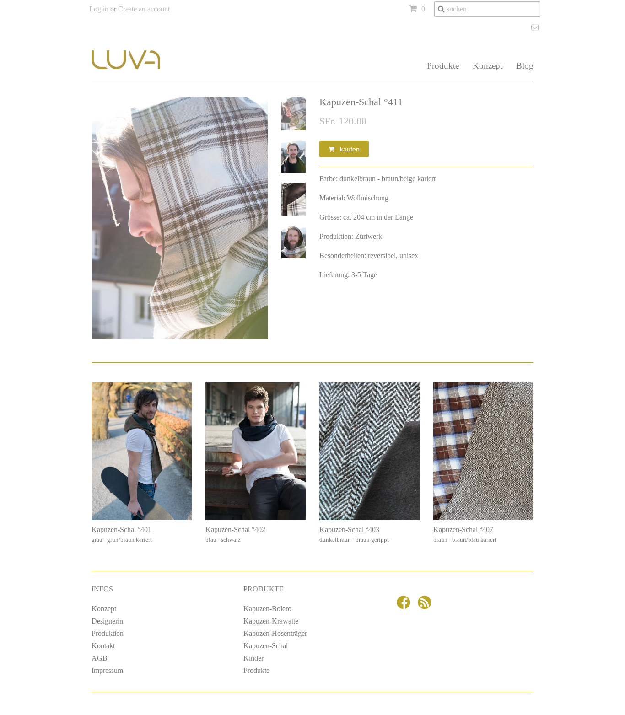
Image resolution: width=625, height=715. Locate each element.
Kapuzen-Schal (265, 646)
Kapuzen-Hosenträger (275, 633)
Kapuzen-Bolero (267, 609)
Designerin (107, 621)
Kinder (253, 658)
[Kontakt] (535, 27)
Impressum (107, 670)
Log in (98, 9)
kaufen (347, 149)
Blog (524, 65)
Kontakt (103, 646)
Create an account (144, 9)
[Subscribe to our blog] (426, 605)
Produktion (108, 633)
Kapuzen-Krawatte (270, 621)
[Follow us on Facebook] (405, 605)
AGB (100, 658)
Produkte (443, 65)
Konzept (487, 65)
